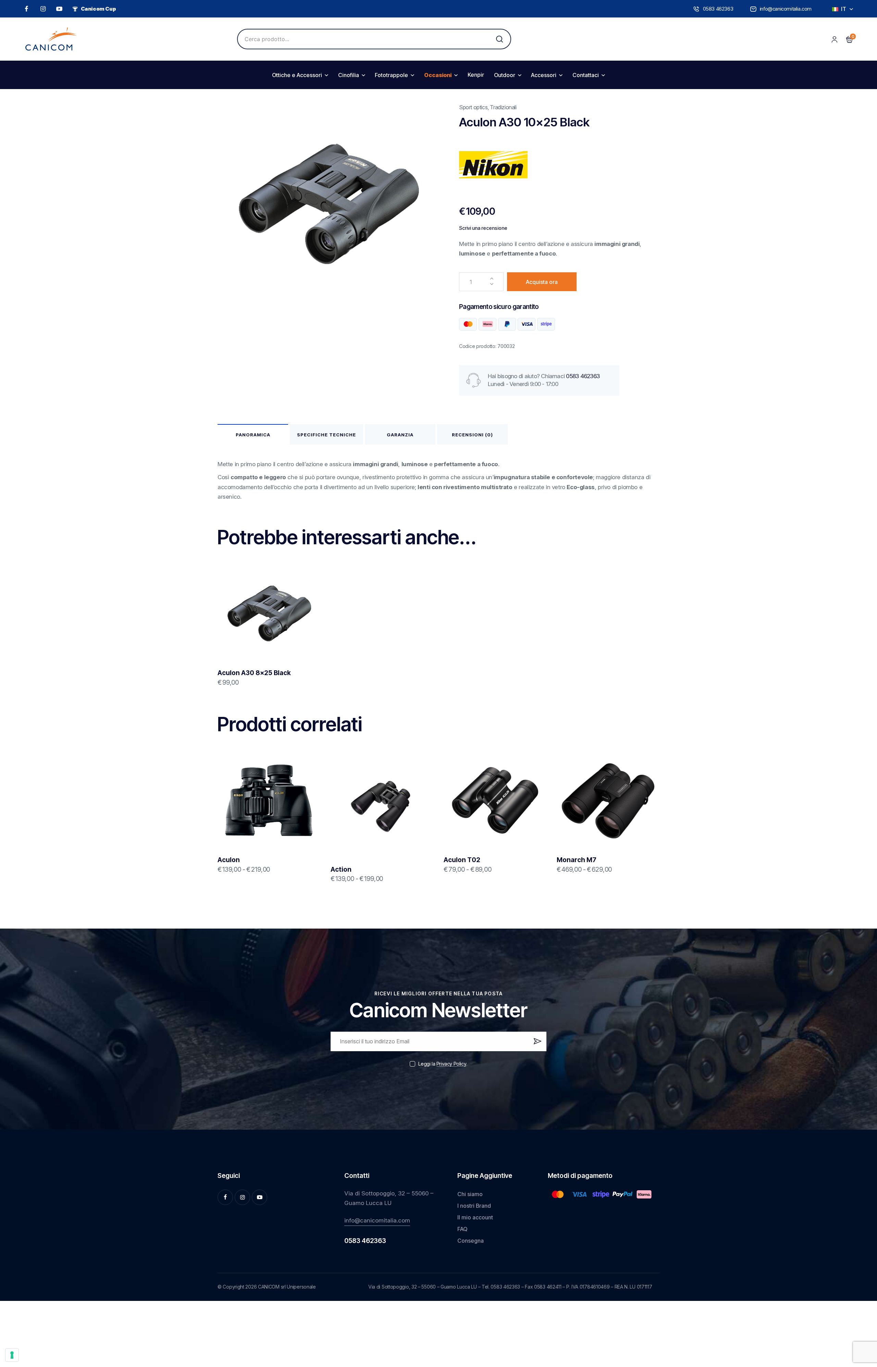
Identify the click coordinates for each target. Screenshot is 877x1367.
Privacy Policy (451, 1064)
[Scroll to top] (861, 1310)
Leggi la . (442, 1064)
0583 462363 (583, 376)
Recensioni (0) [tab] (472, 434)
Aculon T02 (462, 860)
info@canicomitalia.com (377, 1220)
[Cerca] (499, 39)
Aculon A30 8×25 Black (254, 673)
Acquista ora (542, 281)
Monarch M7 (576, 860)
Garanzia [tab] (400, 434)
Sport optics (473, 107)
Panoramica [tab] (253, 434)
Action (341, 869)
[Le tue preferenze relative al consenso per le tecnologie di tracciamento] (11, 1355)
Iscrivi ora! (537, 1044)
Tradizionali (503, 107)
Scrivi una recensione (483, 228)
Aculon (229, 860)
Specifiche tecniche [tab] (326, 434)
